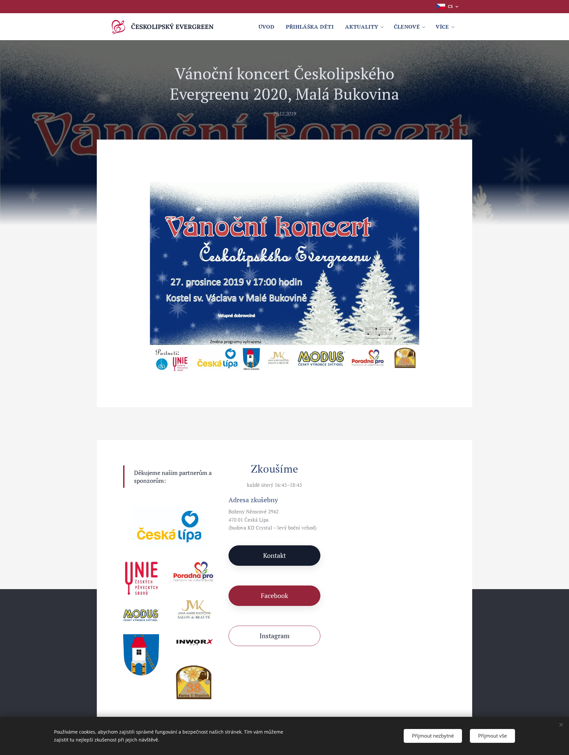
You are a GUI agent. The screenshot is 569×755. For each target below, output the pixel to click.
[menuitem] (266, 26)
